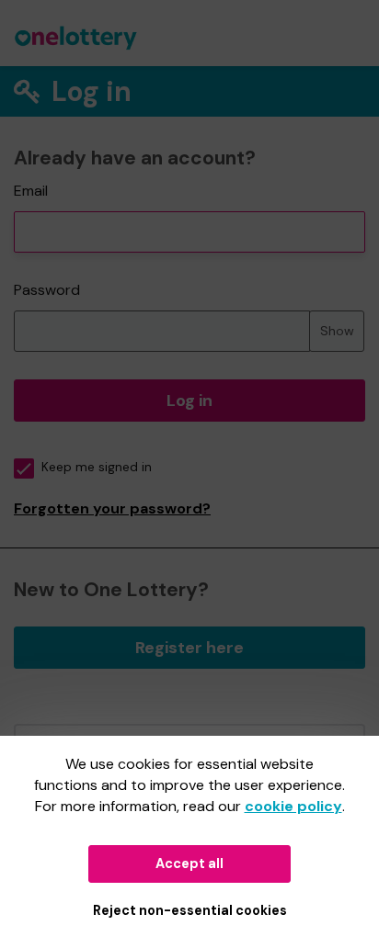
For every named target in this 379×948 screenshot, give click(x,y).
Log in (189, 400)
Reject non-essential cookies (190, 910)
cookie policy (293, 806)
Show (337, 330)
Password (47, 289)
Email (31, 190)
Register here (189, 648)
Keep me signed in (96, 467)
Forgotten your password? (112, 508)
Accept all (189, 863)
